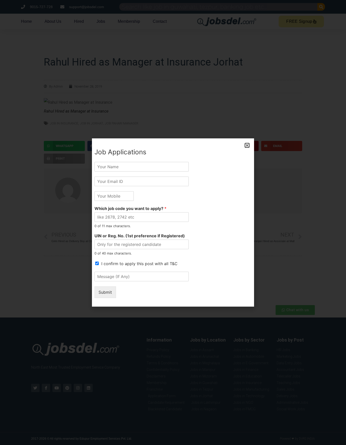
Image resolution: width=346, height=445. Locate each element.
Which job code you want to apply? (130, 208)
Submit (105, 292)
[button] (247, 145)
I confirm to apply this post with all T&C (139, 263)
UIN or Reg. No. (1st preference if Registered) (139, 235)
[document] (173, 222)
